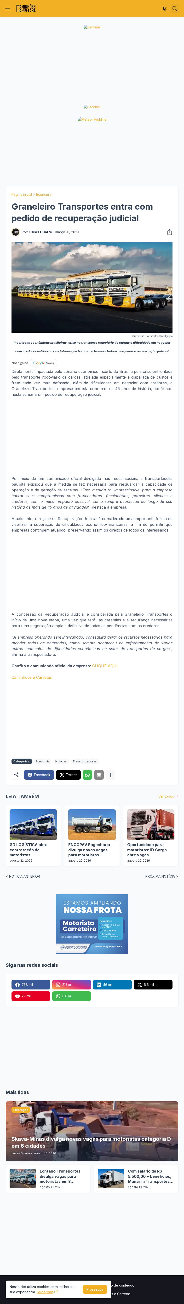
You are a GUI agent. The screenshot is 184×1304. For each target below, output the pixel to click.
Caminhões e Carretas (32, 677)
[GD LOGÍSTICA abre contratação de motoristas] (33, 824)
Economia (44, 194)
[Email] (99, 775)
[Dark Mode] (165, 8)
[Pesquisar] (175, 8)
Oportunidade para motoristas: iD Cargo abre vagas (147, 849)
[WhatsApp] (87, 775)
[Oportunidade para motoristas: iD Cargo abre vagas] (150, 824)
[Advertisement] (92, 67)
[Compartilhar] (168, 232)
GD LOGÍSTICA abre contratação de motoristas (28, 849)
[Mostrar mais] (110, 775)
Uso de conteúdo (120, 1285)
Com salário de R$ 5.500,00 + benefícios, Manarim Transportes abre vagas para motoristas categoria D (150, 1176)
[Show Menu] (7, 8)
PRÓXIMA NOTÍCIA (160, 876)
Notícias (61, 761)
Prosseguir (95, 1289)
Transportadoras (85, 761)
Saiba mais (45, 1292)
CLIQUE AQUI (105, 665)
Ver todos (166, 796)
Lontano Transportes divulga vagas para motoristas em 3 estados (60, 1176)
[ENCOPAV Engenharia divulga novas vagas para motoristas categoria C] (91, 824)
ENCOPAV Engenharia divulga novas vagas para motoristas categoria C (89, 850)
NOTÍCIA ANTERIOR (24, 876)
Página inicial (22, 194)
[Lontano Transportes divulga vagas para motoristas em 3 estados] (23, 1178)
